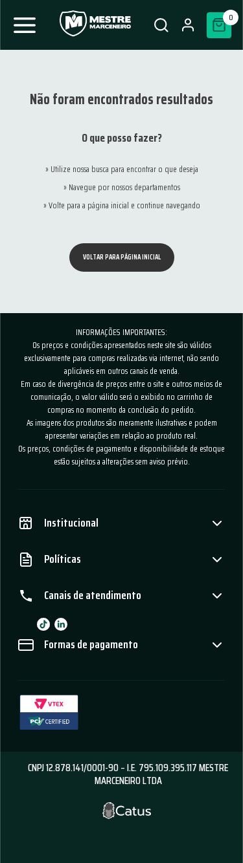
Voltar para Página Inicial (122, 257)
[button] (161, 25)
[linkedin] (60, 624)
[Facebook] (43, 624)
